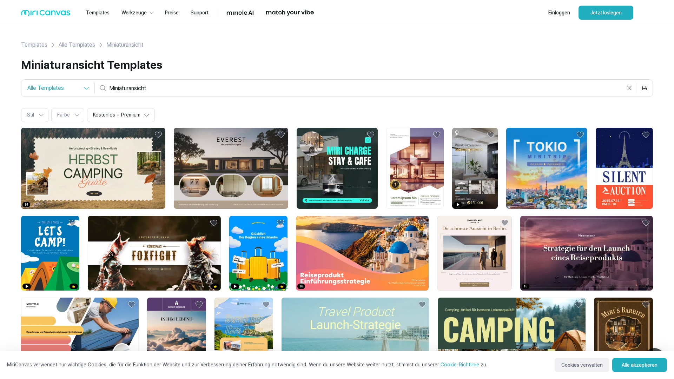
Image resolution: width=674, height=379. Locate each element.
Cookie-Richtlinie (460, 364)
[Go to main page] (46, 15)
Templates (34, 44)
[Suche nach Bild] (644, 88)
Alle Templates (77, 44)
